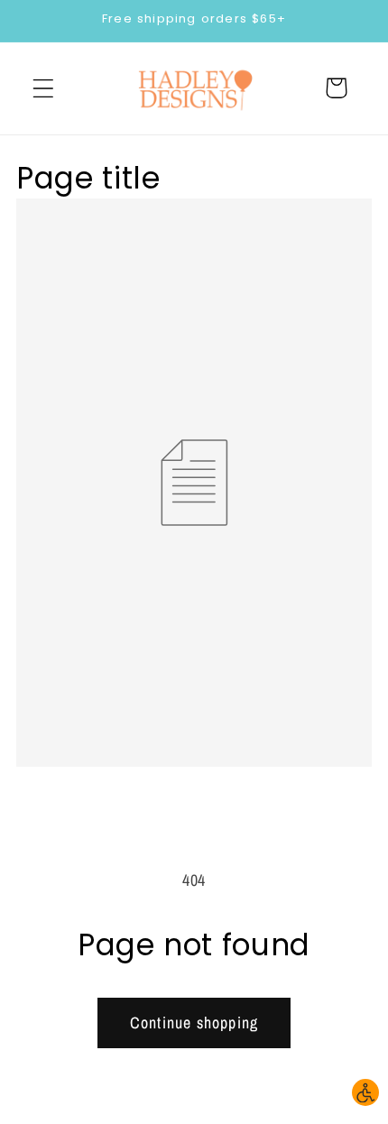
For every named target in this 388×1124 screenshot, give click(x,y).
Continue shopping (194, 1022)
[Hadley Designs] (194, 88)
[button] (44, 88)
